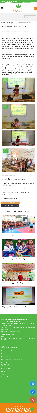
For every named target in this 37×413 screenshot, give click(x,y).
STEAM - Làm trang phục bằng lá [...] (12, 283)
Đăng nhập (6, 1)
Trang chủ (27, 17)
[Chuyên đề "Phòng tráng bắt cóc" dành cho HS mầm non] (18, 223)
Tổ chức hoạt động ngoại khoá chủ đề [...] (14, 259)
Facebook (4, 377)
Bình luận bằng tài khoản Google (10, 205)
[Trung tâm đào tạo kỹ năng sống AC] (18, 8)
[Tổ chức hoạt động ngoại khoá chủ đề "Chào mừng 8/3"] (18, 247)
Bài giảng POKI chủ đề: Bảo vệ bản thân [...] (14, 307)
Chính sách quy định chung (8, 353)
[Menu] (2, 8)
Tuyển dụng (4, 374)
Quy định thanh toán (6, 362)
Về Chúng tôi (5, 365)
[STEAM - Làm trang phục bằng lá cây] (18, 271)
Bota (21, 406)
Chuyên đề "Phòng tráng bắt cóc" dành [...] (14, 235)
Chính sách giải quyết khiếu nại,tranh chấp (11, 359)
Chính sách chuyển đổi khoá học (9, 350)
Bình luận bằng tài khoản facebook (10, 203)
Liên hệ (3, 371)
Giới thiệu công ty (5, 368)
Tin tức (33, 17)
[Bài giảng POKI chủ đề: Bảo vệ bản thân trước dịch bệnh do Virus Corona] (18, 295)
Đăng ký (15, 1)
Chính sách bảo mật (6, 356)
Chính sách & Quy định (9, 347)
